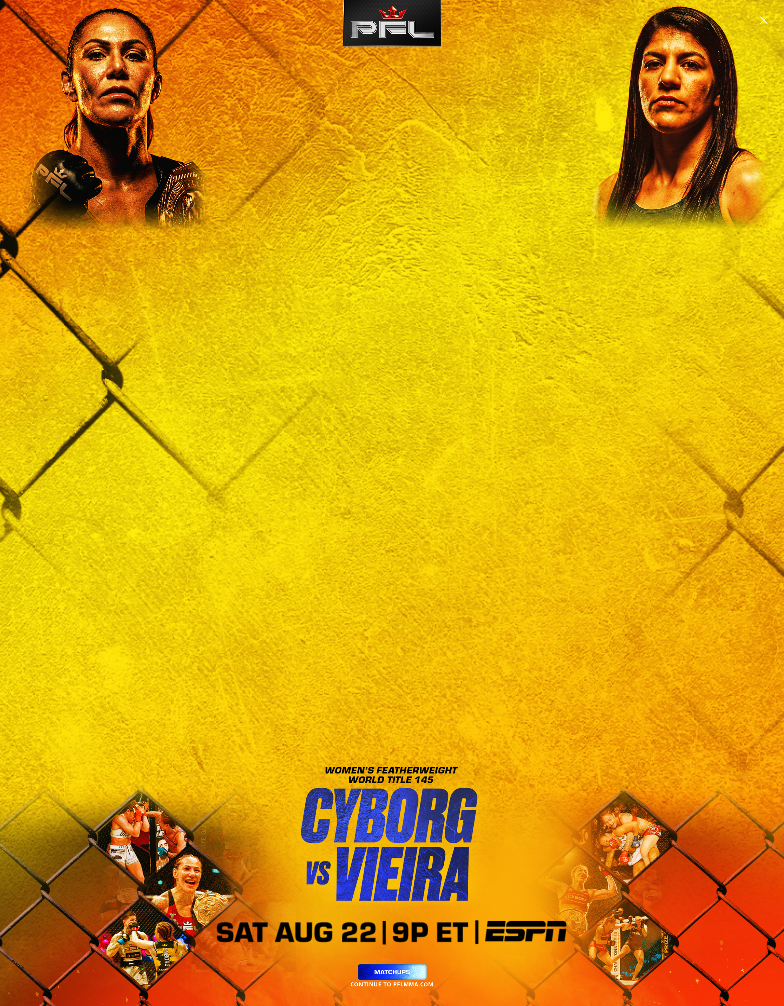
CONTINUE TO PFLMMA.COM (392, 984)
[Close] (763, 20)
